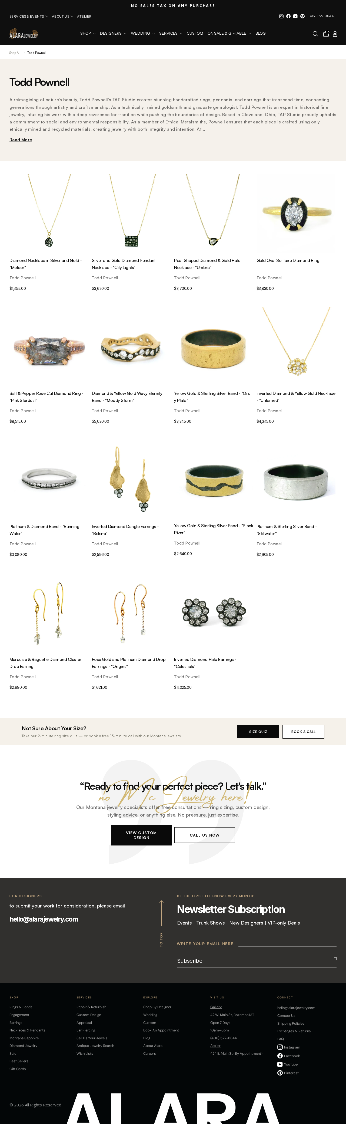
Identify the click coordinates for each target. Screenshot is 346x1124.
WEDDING (141, 33)
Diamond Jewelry (23, 1045)
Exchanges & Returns (294, 1031)
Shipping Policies (290, 1023)
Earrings (15, 1022)
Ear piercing (85, 1030)
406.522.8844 (322, 16)
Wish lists (84, 1053)
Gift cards (17, 1069)
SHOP (86, 33)
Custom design (88, 1014)
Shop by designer (157, 1007)
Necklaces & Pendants (27, 1030)
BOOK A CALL (303, 732)
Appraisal (84, 1022)
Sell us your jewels (91, 1038)
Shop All (14, 53)
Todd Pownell (36, 53)
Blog (260, 33)
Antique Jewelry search (95, 1045)
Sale (12, 1053)
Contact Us (286, 1015)
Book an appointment (161, 1030)
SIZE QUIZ (258, 732)
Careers (149, 1053)
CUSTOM (195, 33)
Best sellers (18, 1061)
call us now (204, 835)
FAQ (280, 1039)
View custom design (141, 835)
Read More (20, 139)
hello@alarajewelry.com (43, 919)
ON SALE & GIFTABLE (227, 33)
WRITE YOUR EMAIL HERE (205, 943)
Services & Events (26, 16)
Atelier (84, 16)
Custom (149, 1022)
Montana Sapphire (24, 1038)
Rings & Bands (20, 1007)
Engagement (19, 1014)
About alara (152, 1045)
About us (60, 16)
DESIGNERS (111, 33)
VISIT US (217, 997)
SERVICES (168, 33)
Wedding (150, 1014)
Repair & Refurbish (91, 1007)
